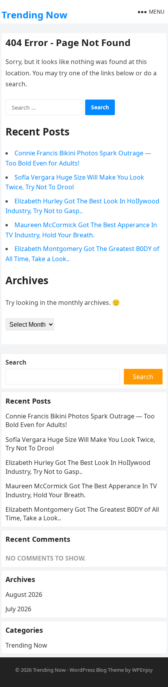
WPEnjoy (142, 669)
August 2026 (23, 594)
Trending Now (35, 14)
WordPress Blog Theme (97, 669)
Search (16, 362)
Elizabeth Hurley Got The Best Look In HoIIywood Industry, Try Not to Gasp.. (77, 466)
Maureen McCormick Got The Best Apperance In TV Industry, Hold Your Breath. (81, 490)
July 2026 (18, 609)
